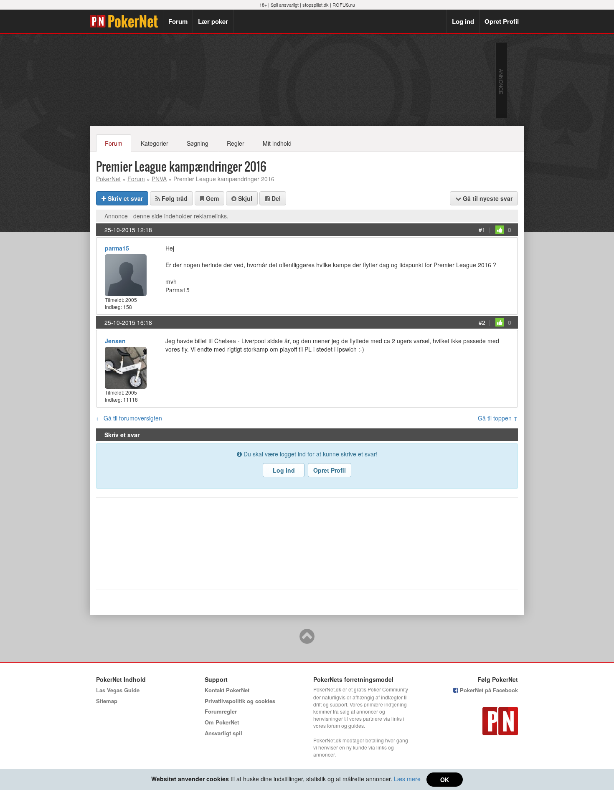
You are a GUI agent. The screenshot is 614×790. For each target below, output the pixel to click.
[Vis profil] (126, 274)
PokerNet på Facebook (488, 690)
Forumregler (221, 711)
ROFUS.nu (343, 4)
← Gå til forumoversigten (129, 418)
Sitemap (106, 701)
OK (444, 779)
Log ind (463, 21)
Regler (235, 143)
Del (275, 198)
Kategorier (154, 143)
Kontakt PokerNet (227, 690)
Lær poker (213, 21)
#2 (482, 322)
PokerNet (126, 21)
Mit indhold (277, 143)
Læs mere (407, 779)
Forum (178, 21)
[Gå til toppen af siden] (307, 640)
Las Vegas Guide (118, 690)
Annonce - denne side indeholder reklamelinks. (166, 216)
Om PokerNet (222, 722)
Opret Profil (502, 21)
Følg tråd (174, 198)
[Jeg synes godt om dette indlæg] (499, 229)
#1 (482, 229)
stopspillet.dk (315, 4)
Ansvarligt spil (223, 733)
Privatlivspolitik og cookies (240, 701)
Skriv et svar (124, 198)
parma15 (117, 248)
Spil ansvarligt (285, 4)
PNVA (159, 179)
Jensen (115, 341)
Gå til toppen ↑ (498, 418)
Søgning (197, 143)
